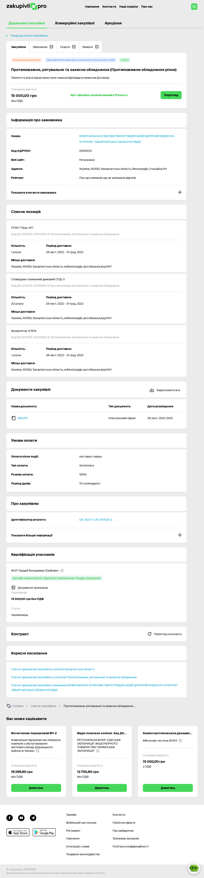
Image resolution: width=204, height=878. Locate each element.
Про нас (147, 6)
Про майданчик (123, 830)
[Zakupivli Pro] (26, 6)
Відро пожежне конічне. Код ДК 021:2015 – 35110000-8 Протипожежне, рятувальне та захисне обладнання (102, 733)
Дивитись (36, 788)
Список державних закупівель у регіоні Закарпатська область (53, 669)
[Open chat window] (194, 868)
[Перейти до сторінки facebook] (9, 817)
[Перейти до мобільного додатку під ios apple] (17, 832)
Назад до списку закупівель (29, 35)
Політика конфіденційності (130, 846)
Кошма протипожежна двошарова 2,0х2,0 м (168, 733)
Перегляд (171, 95)
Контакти (109, 6)
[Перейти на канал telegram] (33, 817)
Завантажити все (168, 390)
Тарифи (71, 814)
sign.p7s (23, 418)
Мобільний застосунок (81, 822)
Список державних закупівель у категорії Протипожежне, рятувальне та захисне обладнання (74, 677)
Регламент (73, 830)
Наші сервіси (128, 6)
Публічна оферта (124, 822)
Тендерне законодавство (83, 854)
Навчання (92, 6)
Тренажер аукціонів (126, 838)
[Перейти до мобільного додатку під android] (44, 832)
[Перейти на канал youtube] (21, 817)
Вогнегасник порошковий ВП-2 (34, 733)
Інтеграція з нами (77, 846)
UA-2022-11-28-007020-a (95, 519)
